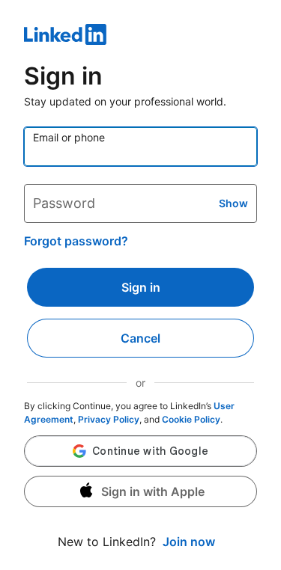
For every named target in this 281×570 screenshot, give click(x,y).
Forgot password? (76, 240)
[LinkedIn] (140, 36)
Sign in (140, 287)
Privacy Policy (108, 419)
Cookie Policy (191, 419)
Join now (189, 541)
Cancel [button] (140, 338)
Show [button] (233, 203)
